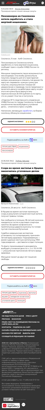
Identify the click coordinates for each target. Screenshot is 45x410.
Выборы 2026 (29, 333)
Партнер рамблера (20, 399)
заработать (27, 111)
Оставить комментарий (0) (22, 130)
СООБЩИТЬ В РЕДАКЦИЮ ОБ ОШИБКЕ (18, 336)
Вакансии (16, 319)
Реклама (6, 319)
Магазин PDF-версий (11, 333)
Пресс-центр (31, 316)
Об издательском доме (13, 316)
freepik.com (5, 55)
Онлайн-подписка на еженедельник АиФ (21, 330)
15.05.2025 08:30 (7, 9)
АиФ (21, 204)
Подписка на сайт (21, 327)
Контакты (6, 327)
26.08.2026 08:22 (7, 161)
